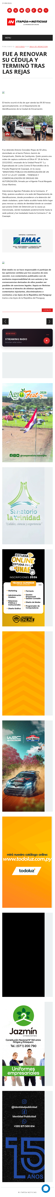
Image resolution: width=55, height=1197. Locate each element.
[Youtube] (21, 10)
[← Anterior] (5, 321)
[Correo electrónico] (40, 10)
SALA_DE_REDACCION (38, 46)
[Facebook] (9, 10)
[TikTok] (33, 10)
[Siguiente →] (49, 321)
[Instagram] (27, 10)
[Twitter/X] (15, 10)
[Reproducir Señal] (47, 340)
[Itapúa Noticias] (27, 27)
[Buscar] (46, 10)
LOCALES (47, 310)
